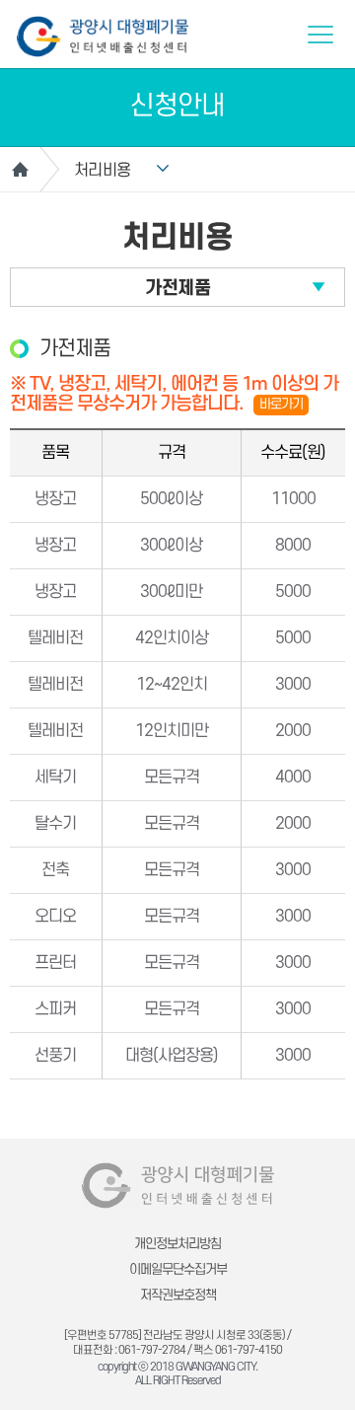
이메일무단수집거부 (178, 1269)
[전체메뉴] (320, 34)
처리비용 (102, 171)
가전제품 (177, 288)
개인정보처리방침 (177, 1243)
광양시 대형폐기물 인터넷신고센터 (102, 36)
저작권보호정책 (178, 1295)
